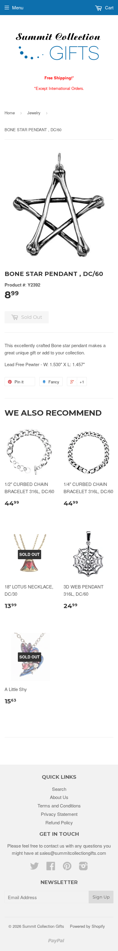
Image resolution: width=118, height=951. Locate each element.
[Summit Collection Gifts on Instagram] (83, 867)
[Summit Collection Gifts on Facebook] (50, 867)
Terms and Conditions (59, 805)
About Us (59, 797)
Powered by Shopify (87, 926)
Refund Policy (59, 822)
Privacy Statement (59, 814)
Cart (108, 7)
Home (10, 113)
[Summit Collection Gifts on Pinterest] (67, 867)
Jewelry (34, 113)
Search (59, 789)
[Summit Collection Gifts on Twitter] (34, 867)
